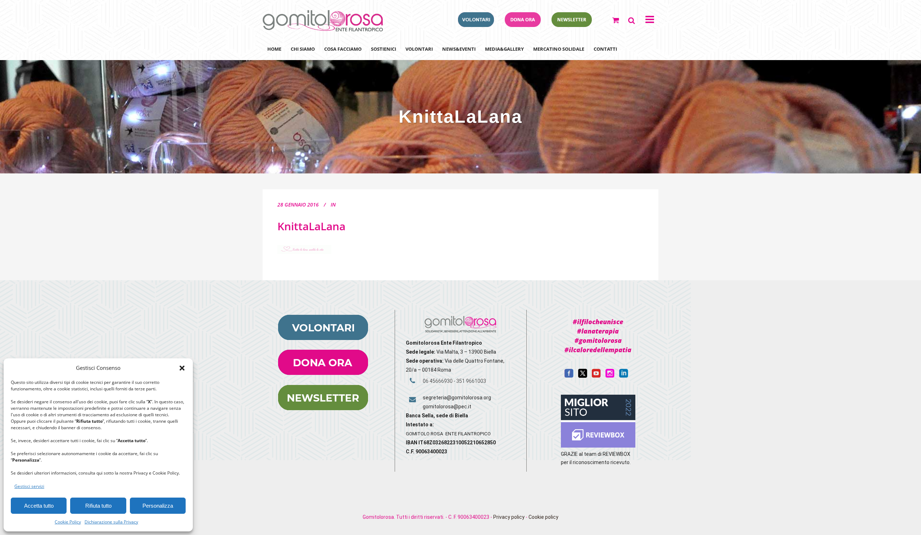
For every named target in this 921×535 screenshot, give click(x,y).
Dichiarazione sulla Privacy (111, 522)
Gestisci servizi (29, 486)
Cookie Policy (68, 522)
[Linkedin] (623, 376)
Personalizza (157, 506)
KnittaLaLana (311, 226)
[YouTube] (596, 376)
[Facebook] (568, 376)
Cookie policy (543, 517)
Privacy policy (509, 517)
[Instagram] (609, 376)
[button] (182, 368)
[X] (582, 376)
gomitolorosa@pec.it (447, 406)
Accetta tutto (39, 506)
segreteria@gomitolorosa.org (457, 397)
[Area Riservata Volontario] (476, 25)
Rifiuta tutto (98, 506)
